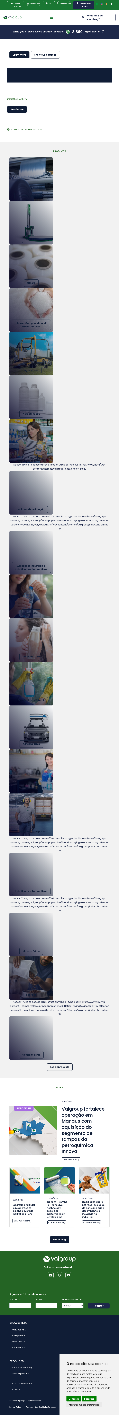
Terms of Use (32, 1407)
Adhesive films (31, 744)
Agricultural (31, 370)
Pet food (31, 994)
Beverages (31, 613)
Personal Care (31, 656)
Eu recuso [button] (89, 1399)
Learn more (19, 54)
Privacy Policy (15, 1407)
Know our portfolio (45, 54)
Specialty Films (31, 1054)
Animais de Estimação (31, 509)
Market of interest (72, 1299)
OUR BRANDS (19, 1347)
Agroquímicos (31, 414)
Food (31, 457)
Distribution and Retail (31, 700)
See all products (59, 1067)
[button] (51, 17)
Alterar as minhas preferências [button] (84, 1405)
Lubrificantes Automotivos (31, 891)
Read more (17, 109)
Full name (14, 1299)
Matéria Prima (31, 951)
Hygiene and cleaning (31, 787)
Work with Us (18, 1341)
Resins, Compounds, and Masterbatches (31, 324)
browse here (18, 1323)
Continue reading (71, 1159)
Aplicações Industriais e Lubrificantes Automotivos (31, 567)
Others (31, 283)
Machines (31, 239)
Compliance (18, 1335)
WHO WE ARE (19, 1329)
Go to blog (59, 1239)
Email (39, 1299)
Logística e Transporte (31, 831)
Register (99, 1305)
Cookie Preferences (47, 1407)
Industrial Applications (31, 195)
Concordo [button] (74, 1399)
